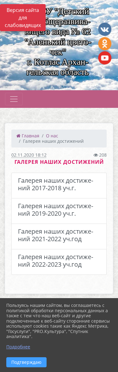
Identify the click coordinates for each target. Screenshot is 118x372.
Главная (29, 136)
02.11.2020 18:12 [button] (29, 155)
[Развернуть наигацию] (14, 99)
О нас (52, 136)
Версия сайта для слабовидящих (23, 18)
